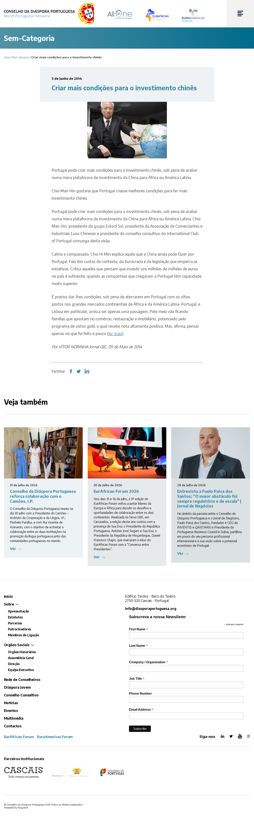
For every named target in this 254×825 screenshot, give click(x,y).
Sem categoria (20, 57)
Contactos (12, 726)
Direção (13, 664)
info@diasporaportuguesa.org (150, 608)
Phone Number (140, 693)
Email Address (141, 709)
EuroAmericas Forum (55, 736)
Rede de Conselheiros (22, 679)
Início (7, 57)
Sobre (9, 604)
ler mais (115, 333)
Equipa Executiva (21, 670)
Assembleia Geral (21, 658)
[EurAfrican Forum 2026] (127, 452)
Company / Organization (148, 662)
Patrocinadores (19, 629)
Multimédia (13, 718)
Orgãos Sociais (16, 644)
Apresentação (18, 611)
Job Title (136, 678)
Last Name (138, 645)
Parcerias (15, 623)
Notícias (11, 702)
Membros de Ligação (23, 635)
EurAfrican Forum (19, 736)
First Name (138, 629)
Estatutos (15, 617)
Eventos (11, 710)
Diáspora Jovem (17, 687)
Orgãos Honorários (22, 652)
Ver (13, 548)
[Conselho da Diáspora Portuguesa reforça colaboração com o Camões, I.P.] (43, 452)
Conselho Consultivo (21, 695)
